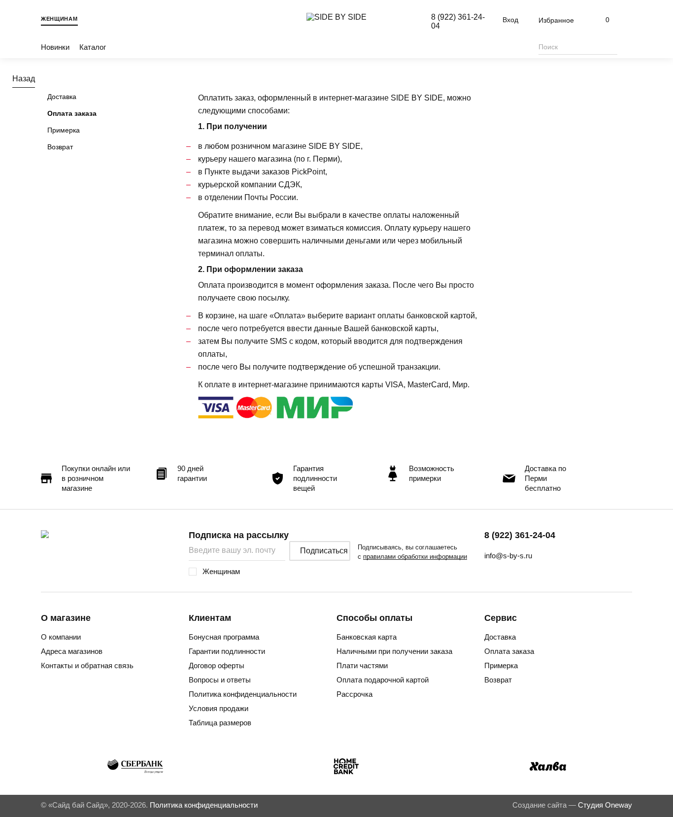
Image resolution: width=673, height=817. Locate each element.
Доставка (61, 97)
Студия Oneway (605, 805)
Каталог (92, 47)
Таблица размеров (220, 722)
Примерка (63, 130)
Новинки (55, 47)
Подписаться (324, 550)
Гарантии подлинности (227, 651)
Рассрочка (354, 694)
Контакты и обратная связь (87, 665)
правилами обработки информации (415, 556)
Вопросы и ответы (220, 680)
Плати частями (362, 665)
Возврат (60, 147)
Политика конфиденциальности (243, 694)
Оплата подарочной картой (382, 680)
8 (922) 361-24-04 (519, 535)
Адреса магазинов (71, 651)
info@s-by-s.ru (508, 555)
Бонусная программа (224, 637)
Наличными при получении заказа (394, 651)
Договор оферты (216, 665)
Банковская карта (366, 637)
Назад (23, 78)
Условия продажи (218, 708)
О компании (61, 637)
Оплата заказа (72, 113)
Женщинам (59, 19)
